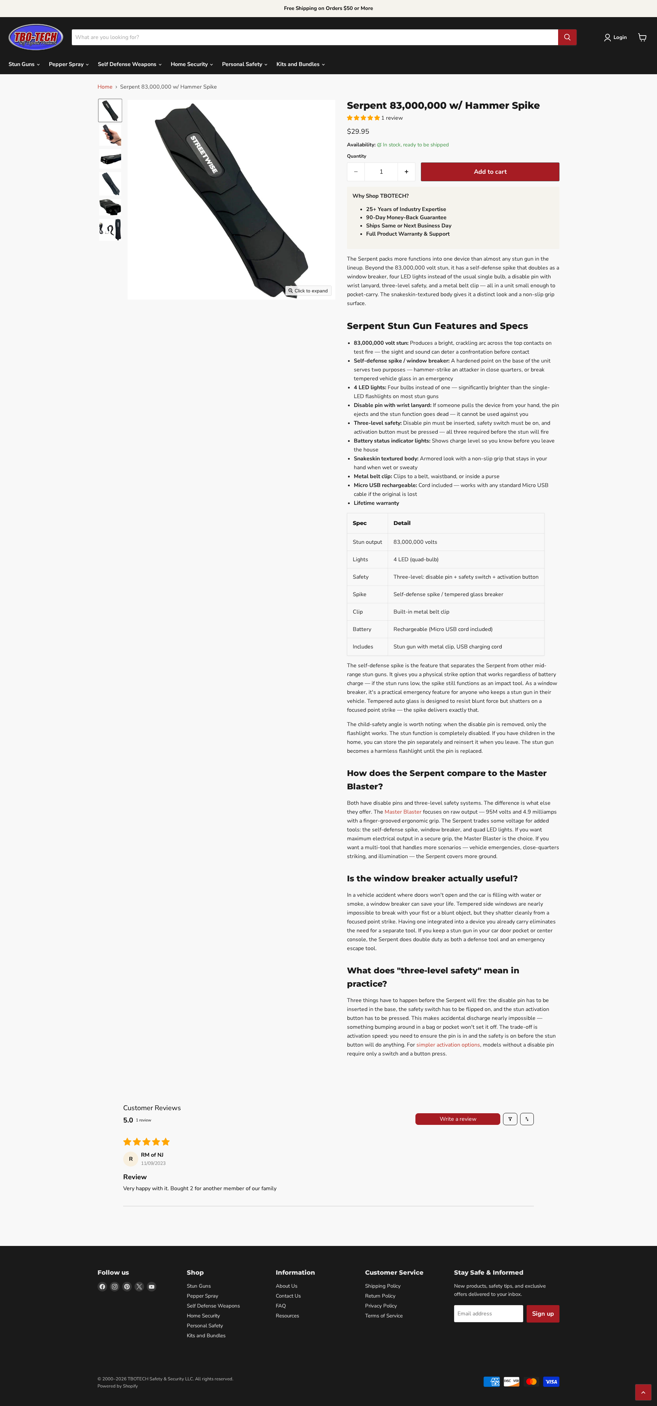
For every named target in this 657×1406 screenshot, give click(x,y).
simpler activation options (448, 1045)
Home (105, 87)
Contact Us (288, 1295)
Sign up (543, 1314)
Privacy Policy (381, 1305)
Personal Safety (242, 64)
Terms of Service (384, 1315)
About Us (286, 1286)
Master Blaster (403, 812)
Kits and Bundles (298, 64)
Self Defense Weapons (128, 64)
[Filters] (510, 1119)
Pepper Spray (67, 64)
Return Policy (380, 1295)
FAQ (281, 1305)
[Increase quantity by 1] (406, 171)
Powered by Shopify (118, 1386)
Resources (287, 1315)
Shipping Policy (383, 1286)
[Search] (567, 37)
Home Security (190, 64)
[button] (617, 38)
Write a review (458, 1119)
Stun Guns (22, 64)
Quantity (356, 156)
